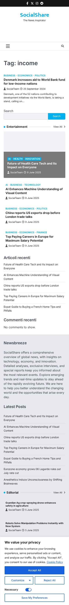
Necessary (11, 589)
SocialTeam (13, 88)
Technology (32, 184)
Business (9, 75)
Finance (42, 232)
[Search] (62, 46)
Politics (40, 75)
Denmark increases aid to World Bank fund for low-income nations (34, 81)
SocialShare (34, 15)
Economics (25, 75)
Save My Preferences (35, 597)
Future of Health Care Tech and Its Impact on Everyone (32, 165)
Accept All (34, 570)
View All (58, 126)
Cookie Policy (55, 562)
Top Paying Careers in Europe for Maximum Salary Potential (30, 238)
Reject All (50, 580)
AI (9, 158)
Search (8, 111)
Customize (17, 580)
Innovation (32, 158)
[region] (34, 571)
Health (17, 158)
